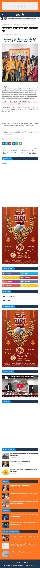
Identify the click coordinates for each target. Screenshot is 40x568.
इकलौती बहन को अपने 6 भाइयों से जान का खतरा (20, 552)
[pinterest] (29, 277)
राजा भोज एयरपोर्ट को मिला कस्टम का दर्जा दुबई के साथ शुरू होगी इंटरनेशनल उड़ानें (24, 454)
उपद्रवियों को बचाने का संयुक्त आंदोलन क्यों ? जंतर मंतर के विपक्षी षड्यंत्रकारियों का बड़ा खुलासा (24, 502)
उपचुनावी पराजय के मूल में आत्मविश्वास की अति (20, 461)
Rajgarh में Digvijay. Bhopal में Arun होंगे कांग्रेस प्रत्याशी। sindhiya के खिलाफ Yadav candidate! (22, 545)
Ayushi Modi (6, 34)
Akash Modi (14, 565)
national (7, 300)
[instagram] (11, 281)
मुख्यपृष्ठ (3, 24)
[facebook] (11, 273)
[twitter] (29, 273)
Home (14, 562)
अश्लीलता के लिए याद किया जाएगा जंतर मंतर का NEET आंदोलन (24, 494)
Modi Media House (31, 565)
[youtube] (11, 285)
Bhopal (8, 139)
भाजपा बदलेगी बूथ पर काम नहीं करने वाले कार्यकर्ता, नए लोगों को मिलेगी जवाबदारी (23, 470)
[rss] (11, 277)
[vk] (29, 281)
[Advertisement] (20, 425)
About (19, 562)
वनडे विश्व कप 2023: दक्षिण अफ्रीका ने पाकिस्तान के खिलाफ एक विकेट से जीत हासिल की (24, 524)
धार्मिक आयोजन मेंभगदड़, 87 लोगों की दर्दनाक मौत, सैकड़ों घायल (24, 536)
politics (8, 24)
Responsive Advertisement (20, 6)
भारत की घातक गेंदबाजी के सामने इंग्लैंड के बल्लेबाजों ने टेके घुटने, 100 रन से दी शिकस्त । (24, 516)
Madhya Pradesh (15, 139)
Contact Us (25, 562)
